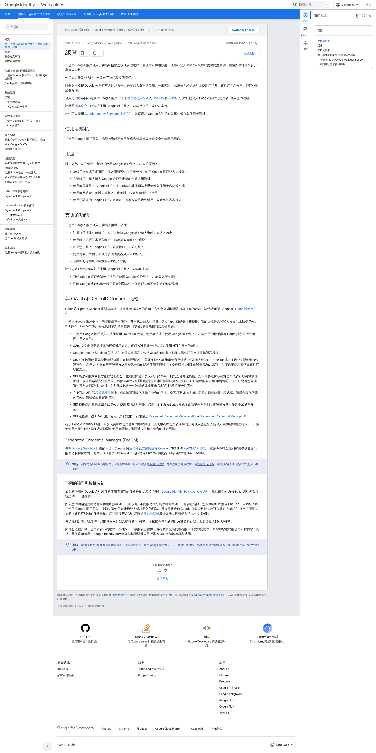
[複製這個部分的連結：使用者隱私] (93, 129)
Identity (27, 4)
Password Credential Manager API (172, 416)
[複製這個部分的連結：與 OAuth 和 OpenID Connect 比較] (142, 299)
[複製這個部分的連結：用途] (78, 154)
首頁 (7, 14)
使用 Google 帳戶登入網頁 (33, 14)
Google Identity (94, 43)
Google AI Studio (229, 687)
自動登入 (174, 98)
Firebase (224, 681)
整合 (203, 448)
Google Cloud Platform (169, 728)
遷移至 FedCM (205, 464)
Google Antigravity (230, 694)
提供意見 (249, 53)
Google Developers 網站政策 (206, 595)
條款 (60, 744)
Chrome (224, 675)
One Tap (158, 98)
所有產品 (216, 728)
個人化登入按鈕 (138, 98)
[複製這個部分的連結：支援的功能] (93, 215)
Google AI (197, 728)
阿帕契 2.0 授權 (164, 595)
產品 (77, 43)
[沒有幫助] (256, 43)
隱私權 (71, 744)
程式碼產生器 (104, 393)
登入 (368, 4)
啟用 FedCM (156, 464)
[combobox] (310, 4)
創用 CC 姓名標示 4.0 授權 (120, 595)
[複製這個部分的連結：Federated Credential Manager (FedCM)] (142, 440)
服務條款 (62, 669)
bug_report (357, 16)
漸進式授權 (151, 513)
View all (224, 712)
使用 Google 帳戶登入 (151, 669)
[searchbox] (26, 27)
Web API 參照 (129, 14)
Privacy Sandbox (83, 448)
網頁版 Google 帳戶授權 (99, 14)
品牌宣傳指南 (65, 675)
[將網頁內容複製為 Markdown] (94, 53)
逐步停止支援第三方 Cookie (148, 448)
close (369, 16)
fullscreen (363, 16)
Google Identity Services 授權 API (108, 114)
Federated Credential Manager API (224, 416)
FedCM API (192, 448)
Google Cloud (227, 700)
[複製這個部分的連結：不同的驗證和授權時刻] (108, 483)
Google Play (226, 706)
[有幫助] (251, 43)
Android (224, 669)
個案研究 (81, 106)
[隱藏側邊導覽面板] (47, 746)
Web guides (52, 4)
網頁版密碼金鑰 (67, 14)
